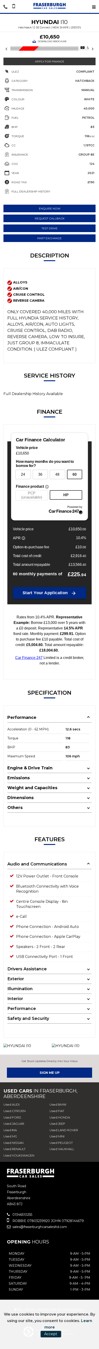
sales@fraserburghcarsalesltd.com (39, 1227)
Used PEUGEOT (61, 1143)
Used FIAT (57, 1111)
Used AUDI (11, 1104)
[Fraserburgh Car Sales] (49, 6)
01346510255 (22, 1215)
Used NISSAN (13, 1143)
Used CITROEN (14, 1111)
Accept (50, 1334)
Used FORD (12, 1117)
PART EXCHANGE (49, 238)
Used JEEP (57, 1123)
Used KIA (10, 1130)
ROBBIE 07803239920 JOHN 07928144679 (48, 1221)
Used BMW (58, 1104)
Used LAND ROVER (64, 1130)
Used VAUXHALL (62, 1149)
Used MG (10, 1136)
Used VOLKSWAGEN (18, 1155)
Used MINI (57, 1136)
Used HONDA (60, 1117)
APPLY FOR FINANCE (49, 61)
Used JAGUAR (13, 1123)
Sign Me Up (50, 1073)
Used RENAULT (14, 1149)
